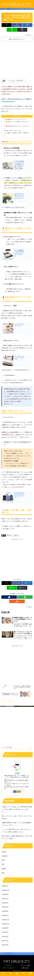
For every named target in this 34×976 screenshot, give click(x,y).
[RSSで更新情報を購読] (17, 601)
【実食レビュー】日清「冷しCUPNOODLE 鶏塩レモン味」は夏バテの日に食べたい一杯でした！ (17, 809)
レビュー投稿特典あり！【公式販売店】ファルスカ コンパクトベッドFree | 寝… (19, 252)
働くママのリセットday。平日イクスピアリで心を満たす (17, 817)
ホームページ (9, 965)
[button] (22, 30)
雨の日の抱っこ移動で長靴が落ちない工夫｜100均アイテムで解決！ (17, 837)
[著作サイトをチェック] (9, 597)
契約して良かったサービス (13, 130)
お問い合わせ (25, 968)
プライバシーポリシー (9, 968)
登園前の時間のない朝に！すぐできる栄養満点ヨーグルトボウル (16, 824)
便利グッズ (11, 535)
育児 (4, 535)
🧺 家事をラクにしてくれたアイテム (16, 119)
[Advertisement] (17, 59)
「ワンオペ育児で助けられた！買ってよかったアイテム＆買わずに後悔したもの (16, 831)
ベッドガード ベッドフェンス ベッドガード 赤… (19, 358)
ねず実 (17, 773)
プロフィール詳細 (25, 965)
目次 (14, 116)
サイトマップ (17, 970)
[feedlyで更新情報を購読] (25, 597)
